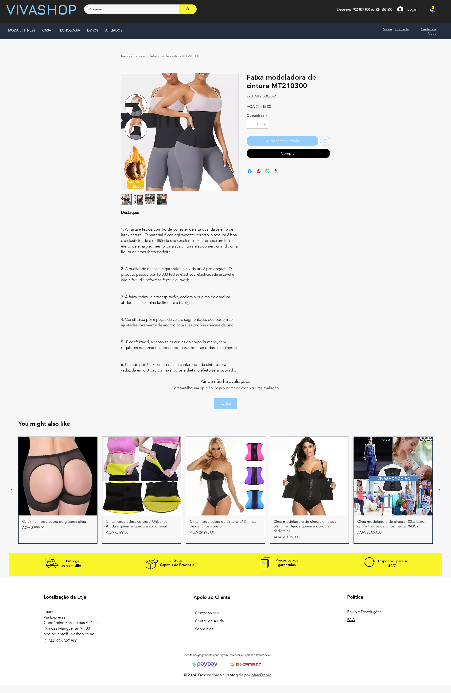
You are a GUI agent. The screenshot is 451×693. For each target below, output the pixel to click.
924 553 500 (384, 9)
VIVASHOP (41, 9)
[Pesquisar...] (188, 9)
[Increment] (265, 124)
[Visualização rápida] (58, 476)
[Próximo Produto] (439, 490)
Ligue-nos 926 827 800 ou (356, 9)
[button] (433, 9)
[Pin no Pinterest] (258, 171)
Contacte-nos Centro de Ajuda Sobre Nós (209, 621)
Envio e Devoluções (364, 611)
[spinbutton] (257, 124)
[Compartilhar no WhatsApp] (267, 171)
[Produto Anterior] (11, 490)
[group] (225, 490)
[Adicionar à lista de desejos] (325, 141)
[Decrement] (250, 124)
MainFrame (261, 675)
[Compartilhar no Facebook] (250, 171)
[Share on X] (276, 171)
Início (125, 56)
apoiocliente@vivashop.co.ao (69, 633)
